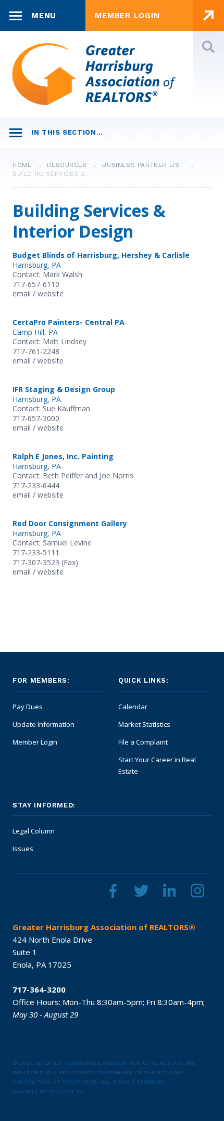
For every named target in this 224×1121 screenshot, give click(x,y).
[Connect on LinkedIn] (169, 890)
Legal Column (34, 831)
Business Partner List (142, 164)
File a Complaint (143, 742)
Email (22, 293)
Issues (23, 848)
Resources (66, 164)
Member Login (35, 742)
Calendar (132, 706)
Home (22, 164)
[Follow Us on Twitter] (141, 890)
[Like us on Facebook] (113, 890)
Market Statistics (144, 724)
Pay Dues (28, 706)
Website (51, 293)
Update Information (43, 724)
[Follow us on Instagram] (197, 890)
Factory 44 (66, 1091)
